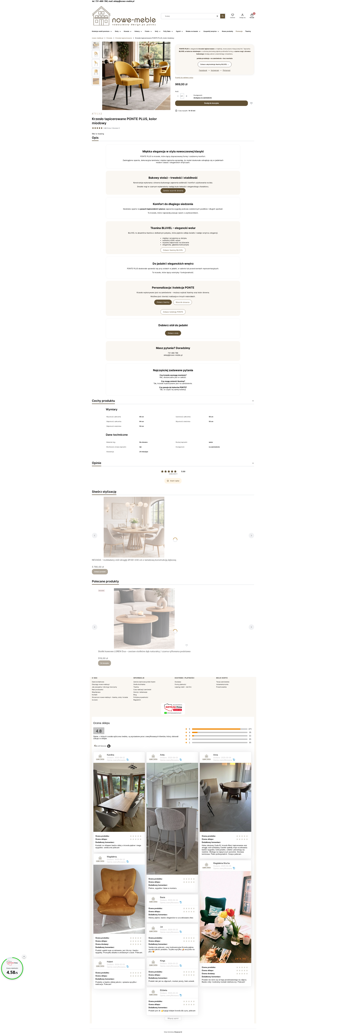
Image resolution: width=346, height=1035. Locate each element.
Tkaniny (136, 687)
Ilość (177, 91)
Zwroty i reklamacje (140, 692)
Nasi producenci (97, 689)
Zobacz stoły (173, 333)
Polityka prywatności (140, 697)
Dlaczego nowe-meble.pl (100, 684)
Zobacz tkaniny (163, 302)
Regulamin (137, 700)
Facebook (203, 70)
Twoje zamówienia (222, 682)
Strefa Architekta (139, 684)
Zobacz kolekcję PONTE (173, 312)
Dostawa (178, 682)
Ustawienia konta (222, 684)
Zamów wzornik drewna (173, 191)
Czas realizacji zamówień (142, 689)
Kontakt (94, 695)
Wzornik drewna (182, 302)
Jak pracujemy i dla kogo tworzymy (104, 687)
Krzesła (109, 38)
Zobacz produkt (100, 572)
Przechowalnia (221, 687)
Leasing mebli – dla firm (183, 687)
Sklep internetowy (172, 1032)
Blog (135, 695)
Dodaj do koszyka (211, 103)
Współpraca (96, 692)
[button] (222, 16)
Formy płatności (180, 684)
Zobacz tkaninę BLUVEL (173, 250)
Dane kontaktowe (98, 682)
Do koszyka (104, 663)
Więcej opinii (173, 1018)
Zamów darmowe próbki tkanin (144, 682)
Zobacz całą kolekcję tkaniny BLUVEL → (214, 64)
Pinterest (226, 70)
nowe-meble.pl (97, 38)
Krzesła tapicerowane (123, 38)
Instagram (215, 70)
